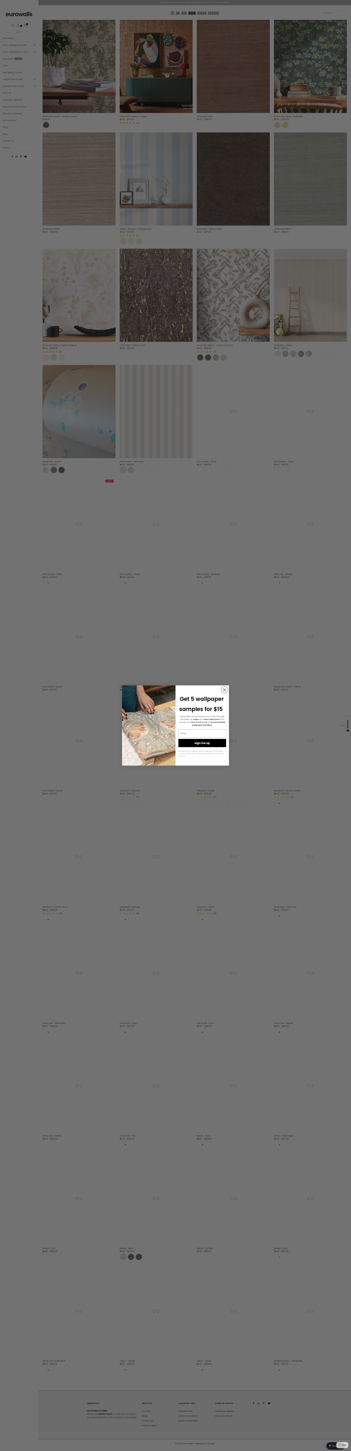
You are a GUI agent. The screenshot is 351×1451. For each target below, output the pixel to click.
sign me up (202, 743)
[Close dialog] (224, 689)
